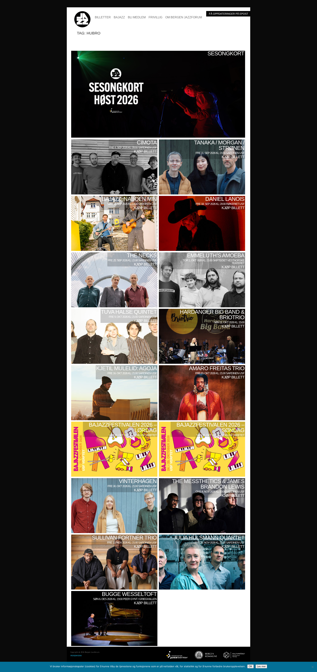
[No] (312, 667)
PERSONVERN (76, 655)
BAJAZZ (119, 17)
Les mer (261, 666)
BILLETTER (103, 17)
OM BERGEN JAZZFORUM (183, 17)
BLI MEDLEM (137, 17)
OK (250, 666)
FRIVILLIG (155, 17)
